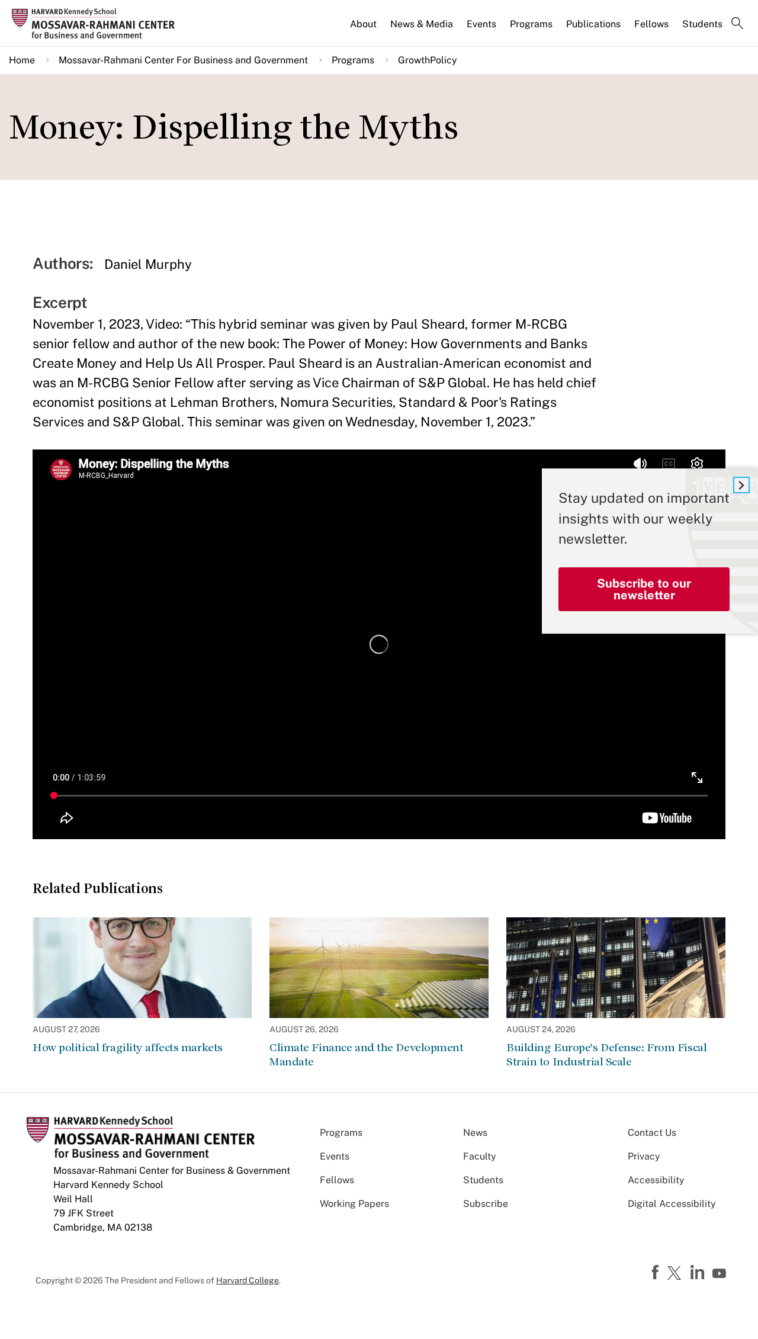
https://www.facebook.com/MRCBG (657, 1272)
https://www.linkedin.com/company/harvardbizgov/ (699, 1272)
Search (737, 24)
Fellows (651, 24)
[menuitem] (364, 29)
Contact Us (652, 1132)
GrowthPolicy (427, 60)
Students (702, 24)
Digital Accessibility (672, 1203)
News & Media (421, 24)
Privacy (644, 1156)
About (363, 24)
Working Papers (354, 1203)
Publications (593, 24)
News (475, 1132)
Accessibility (656, 1180)
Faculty (479, 1156)
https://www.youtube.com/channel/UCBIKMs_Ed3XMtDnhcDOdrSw (721, 1274)
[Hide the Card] (741, 485)
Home (22, 60)
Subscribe (485, 1203)
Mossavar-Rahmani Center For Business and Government (183, 60)
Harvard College (247, 1280)
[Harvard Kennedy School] (97, 23)
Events (481, 24)
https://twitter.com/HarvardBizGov (676, 1274)
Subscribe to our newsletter (644, 589)
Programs (531, 24)
